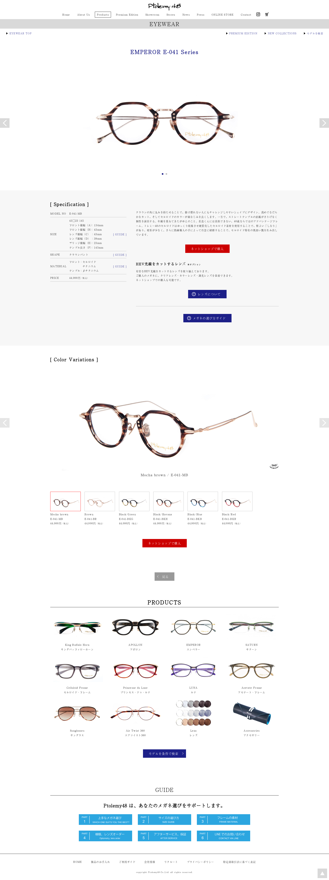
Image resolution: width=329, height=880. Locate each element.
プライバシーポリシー (200, 862)
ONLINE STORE (223, 14)
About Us (83, 14)
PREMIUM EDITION (243, 33)
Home (66, 14)
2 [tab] (166, 175)
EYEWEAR (164, 24)
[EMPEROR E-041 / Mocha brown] (164, 122)
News (186, 14)
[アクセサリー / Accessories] (251, 725)
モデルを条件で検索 (163, 753)
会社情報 (149, 862)
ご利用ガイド (127, 862)
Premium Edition (127, 14)
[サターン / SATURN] (251, 639)
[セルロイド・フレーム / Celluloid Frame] (77, 682)
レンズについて (209, 294)
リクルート (171, 862)
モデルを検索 (315, 33)
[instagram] (258, 15)
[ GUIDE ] (119, 234)
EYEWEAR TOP (21, 33)
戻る (165, 576)
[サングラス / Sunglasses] (77, 725)
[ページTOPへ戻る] (322, 877)
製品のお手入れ (100, 862)
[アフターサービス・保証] (164, 840)
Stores (171, 14)
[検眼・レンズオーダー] (105, 840)
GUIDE (164, 789)
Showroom (152, 14)
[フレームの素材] (223, 824)
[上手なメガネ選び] (105, 824)
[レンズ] (193, 725)
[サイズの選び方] (164, 824)
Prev (5, 423)
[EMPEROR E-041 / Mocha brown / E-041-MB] (164, 419)
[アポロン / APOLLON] (135, 639)
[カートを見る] (267, 15)
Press (200, 14)
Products (103, 14)
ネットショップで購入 (207, 248)
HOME (77, 862)
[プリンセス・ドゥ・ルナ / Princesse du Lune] (135, 682)
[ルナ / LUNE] (193, 682)
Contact (246, 14)
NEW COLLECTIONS (282, 33)
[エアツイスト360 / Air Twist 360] (135, 725)
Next (324, 423)
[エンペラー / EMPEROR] (193, 639)
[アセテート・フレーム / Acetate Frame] (251, 682)
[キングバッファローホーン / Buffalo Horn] (77, 639)
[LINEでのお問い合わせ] (223, 840)
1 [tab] (162, 175)
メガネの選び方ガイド (209, 318)
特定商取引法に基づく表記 (239, 862)
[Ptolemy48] (164, 9)
